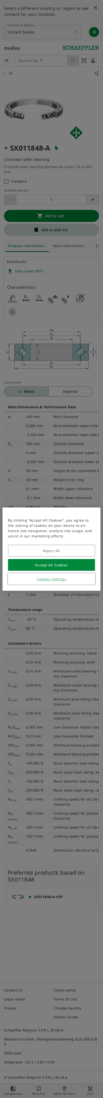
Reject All (51, 550)
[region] (51, 549)
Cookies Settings (51, 578)
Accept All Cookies (51, 564)
